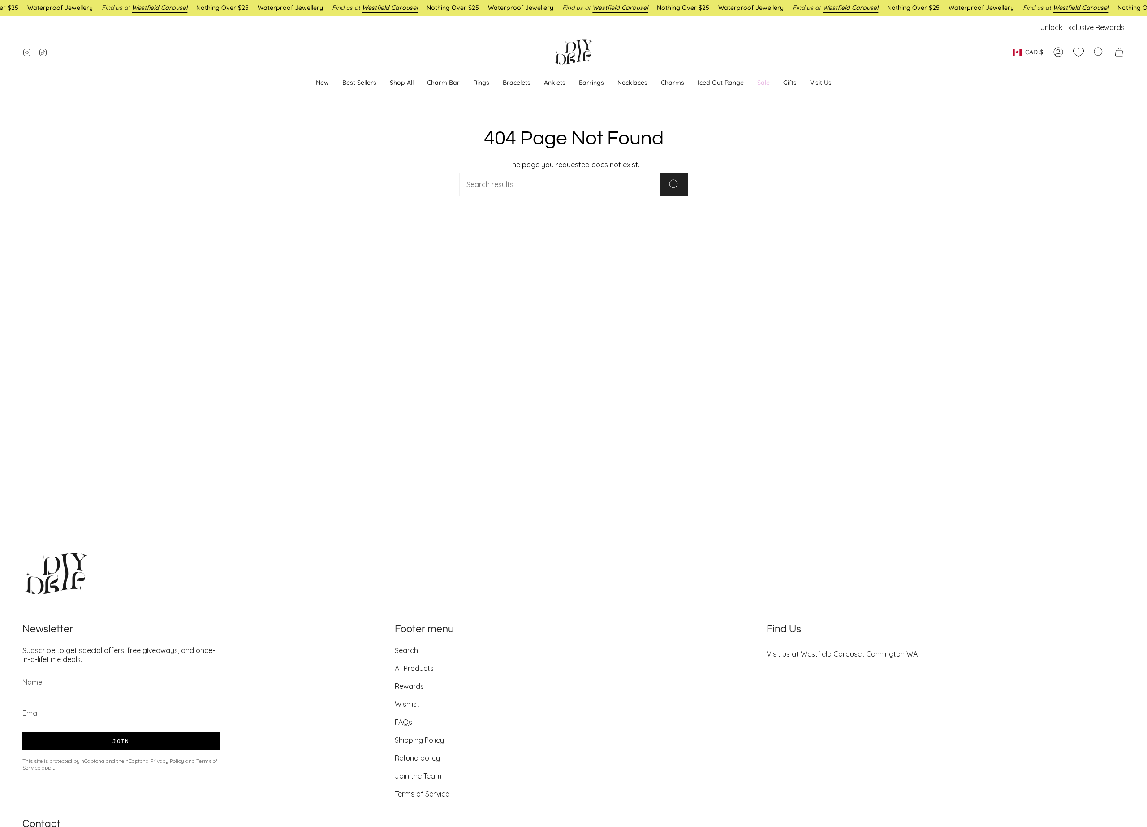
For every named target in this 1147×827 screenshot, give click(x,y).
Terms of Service (422, 793)
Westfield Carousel (832, 653)
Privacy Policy (167, 760)
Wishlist (407, 704)
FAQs (403, 722)
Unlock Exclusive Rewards (1082, 27)
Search (406, 650)
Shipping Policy (419, 740)
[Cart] (1119, 52)
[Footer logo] (56, 573)
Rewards (409, 686)
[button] (591, 82)
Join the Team (418, 775)
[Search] (674, 184)
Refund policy (417, 757)
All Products (414, 668)
